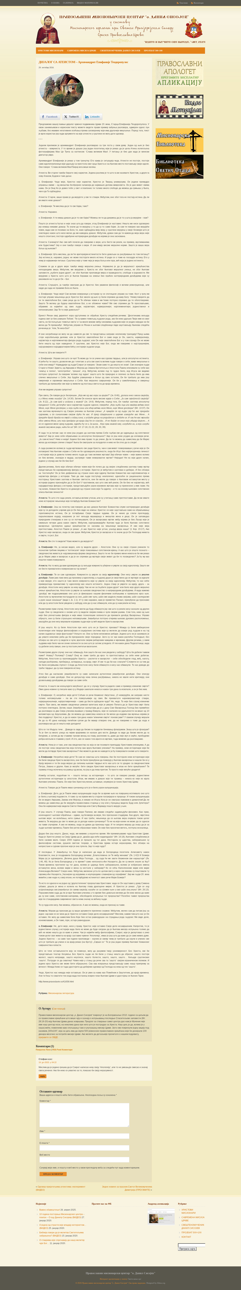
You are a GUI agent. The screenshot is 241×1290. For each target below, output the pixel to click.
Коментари (198, 3)
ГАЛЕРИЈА (68, 3)
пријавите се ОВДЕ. (48, 1037)
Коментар (45, 1101)
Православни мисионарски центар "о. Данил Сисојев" (120, 1273)
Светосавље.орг (134, 1279)
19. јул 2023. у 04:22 (47, 1062)
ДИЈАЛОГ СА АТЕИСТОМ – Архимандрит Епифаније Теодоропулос (83, 62)
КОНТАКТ (186, 1237)
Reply (42, 1076)
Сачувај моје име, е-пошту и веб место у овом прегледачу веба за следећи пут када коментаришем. (90, 1167)
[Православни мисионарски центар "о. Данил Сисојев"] (120, 43)
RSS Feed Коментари (62, 1050)
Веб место (45, 1155)
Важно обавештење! (49, 1210)
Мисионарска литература (61, 993)
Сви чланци (58, 1009)
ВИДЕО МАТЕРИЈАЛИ (87, 3)
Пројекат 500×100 (153, 51)
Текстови (183, 3)
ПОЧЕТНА (43, 3)
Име (42, 1131)
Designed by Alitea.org (155, 1283)
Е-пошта (45, 1143)
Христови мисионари (50, 51)
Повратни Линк (43, 1050)
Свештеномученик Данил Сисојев (120, 51)
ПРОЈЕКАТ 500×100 (191, 1232)
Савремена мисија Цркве (81, 51)
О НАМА (55, 3)
